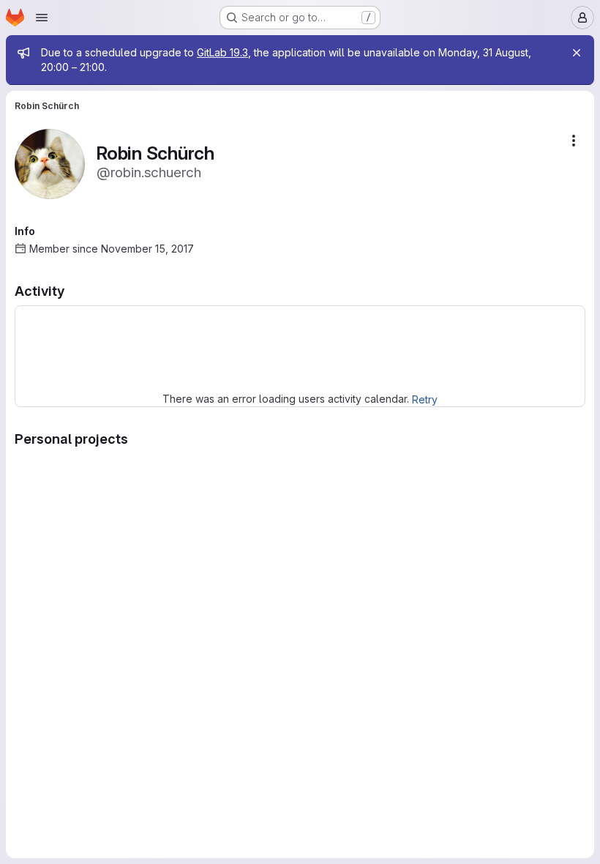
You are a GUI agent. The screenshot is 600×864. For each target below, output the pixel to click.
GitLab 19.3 (222, 52)
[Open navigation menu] (41, 17)
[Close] (576, 53)
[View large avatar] (50, 163)
